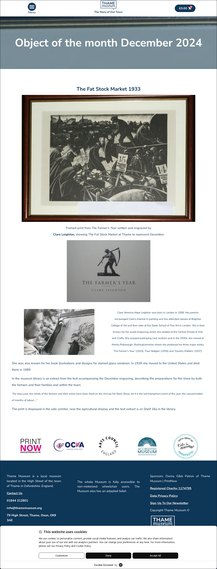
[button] (32, 7)
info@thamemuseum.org (24, 508)
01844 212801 (17, 500)
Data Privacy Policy (164, 496)
